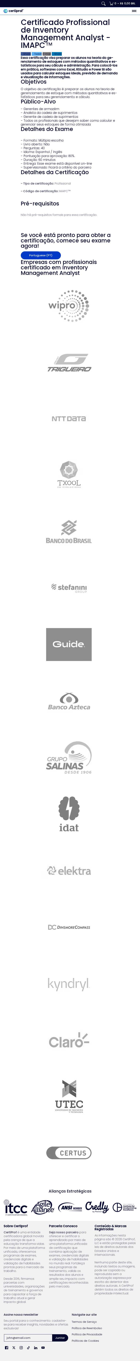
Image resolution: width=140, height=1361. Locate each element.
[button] (6, 1348)
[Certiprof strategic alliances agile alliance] (43, 1207)
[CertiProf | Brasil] (14, 11)
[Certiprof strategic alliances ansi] (70, 1207)
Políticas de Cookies (85, 1341)
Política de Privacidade (87, 1334)
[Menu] (134, 11)
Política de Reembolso (87, 1328)
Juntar (60, 1338)
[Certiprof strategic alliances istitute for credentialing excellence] (124, 1207)
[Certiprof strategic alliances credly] (97, 1207)
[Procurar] (103, 3)
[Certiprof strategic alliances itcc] (15, 1207)
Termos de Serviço (84, 1322)
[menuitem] (122, 3)
